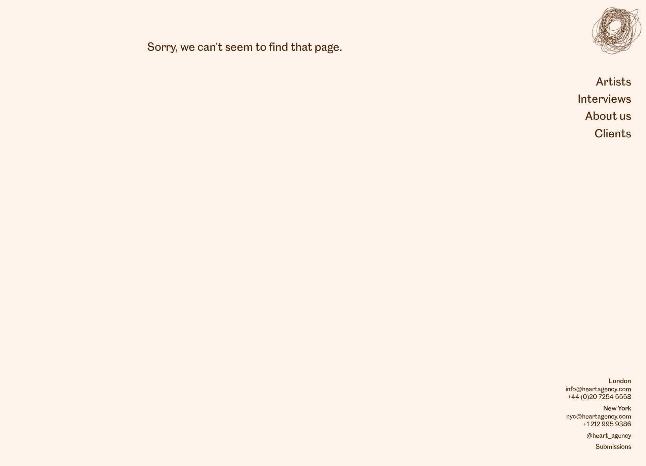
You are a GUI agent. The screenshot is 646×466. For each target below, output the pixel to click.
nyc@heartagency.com (598, 417)
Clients (613, 134)
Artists (613, 82)
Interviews (604, 99)
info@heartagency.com (598, 390)
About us (608, 116)
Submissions (613, 447)
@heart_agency (608, 436)
